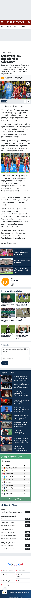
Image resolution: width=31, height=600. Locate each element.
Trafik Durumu (7, 575)
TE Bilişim (19, 597)
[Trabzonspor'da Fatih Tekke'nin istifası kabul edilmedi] (8, 297)
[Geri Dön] (4, 589)
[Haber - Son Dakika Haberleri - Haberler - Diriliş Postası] (15, 22)
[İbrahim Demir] (5, 281)
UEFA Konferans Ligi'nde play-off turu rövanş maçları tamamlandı (22, 304)
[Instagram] (15, 564)
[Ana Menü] (2, 22)
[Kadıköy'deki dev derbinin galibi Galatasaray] (15, 90)
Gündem (9, 27)
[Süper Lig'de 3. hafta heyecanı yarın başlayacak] (23, 312)
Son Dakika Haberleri (24, 581)
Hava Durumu (22, 571)
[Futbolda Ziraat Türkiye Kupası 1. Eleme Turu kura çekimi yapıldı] (8, 329)
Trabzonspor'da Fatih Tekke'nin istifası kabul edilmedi (7, 304)
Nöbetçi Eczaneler (8, 571)
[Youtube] (21, 564)
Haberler (3, 52)
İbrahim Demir (15, 280)
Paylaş (5, 101)
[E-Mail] (12, 284)
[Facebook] (9, 564)
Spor (9, 52)
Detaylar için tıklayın (15, 499)
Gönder (5, 363)
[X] (12, 564)
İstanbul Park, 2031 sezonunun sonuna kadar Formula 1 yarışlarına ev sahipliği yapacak (8, 319)
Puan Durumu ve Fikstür (22, 575)
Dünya (3, 27)
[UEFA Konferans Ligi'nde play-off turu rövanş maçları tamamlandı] (23, 297)
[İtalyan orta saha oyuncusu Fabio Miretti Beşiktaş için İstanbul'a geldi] (23, 329)
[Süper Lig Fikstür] (29, 505)
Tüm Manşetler (7, 581)
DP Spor (24, 27)
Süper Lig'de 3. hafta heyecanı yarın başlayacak (21, 319)
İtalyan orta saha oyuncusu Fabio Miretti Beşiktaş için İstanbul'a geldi (22, 336)
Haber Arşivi (6, 585)
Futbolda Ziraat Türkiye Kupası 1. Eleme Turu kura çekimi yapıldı (7, 335)
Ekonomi (17, 27)
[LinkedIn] (18, 564)
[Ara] (29, 22)
